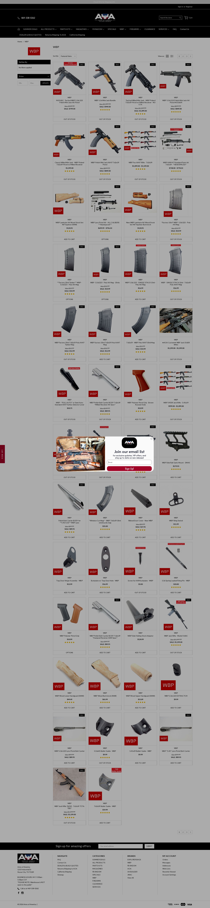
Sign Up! (129, 468)
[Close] (151, 438)
